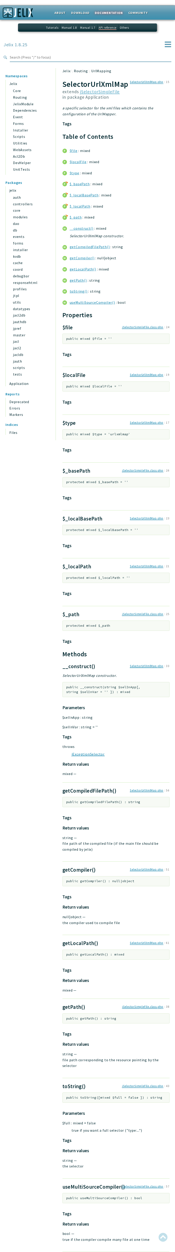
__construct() (81, 228)
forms (18, 243)
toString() (79, 291)
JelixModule (23, 104)
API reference (107, 27)
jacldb (18, 354)
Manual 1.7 (87, 27)
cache (18, 262)
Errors (14, 408)
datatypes (21, 309)
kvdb (17, 256)
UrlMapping (101, 71)
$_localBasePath (84, 195)
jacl (16, 341)
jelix (12, 190)
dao (16, 223)
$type (74, 173)
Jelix (13, 83)
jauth (17, 361)
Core (17, 90)
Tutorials (52, 27)
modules (20, 217)
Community (138, 13)
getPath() (78, 280)
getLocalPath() (83, 269)
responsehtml (25, 282)
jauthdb (19, 321)
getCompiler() (82, 258)
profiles (20, 289)
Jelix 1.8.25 (15, 45)
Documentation (109, 13)
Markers (16, 414)
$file (73, 150)
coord (18, 269)
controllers (23, 204)
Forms (18, 123)
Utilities (20, 143)
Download (80, 13)
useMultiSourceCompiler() (92, 302)
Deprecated (19, 401)
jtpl (16, 295)
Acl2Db (19, 156)
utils (17, 302)
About (60, 13)
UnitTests (21, 169)
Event (18, 117)
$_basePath (80, 184)
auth (17, 197)
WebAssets (22, 149)
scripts (19, 367)
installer (20, 249)
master (19, 335)
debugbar (21, 276)
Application (18, 383)
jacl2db (19, 315)
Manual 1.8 (69, 27)
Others (124, 27)
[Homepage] (18, 14)
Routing (20, 97)
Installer (20, 130)
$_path (76, 217)
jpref (17, 328)
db (15, 230)
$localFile (78, 162)
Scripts (19, 136)
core (17, 210)
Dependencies (25, 110)
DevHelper (22, 162)
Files (13, 432)
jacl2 (17, 348)
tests (17, 374)
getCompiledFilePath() (90, 247)
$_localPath (80, 206)
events (19, 236)
